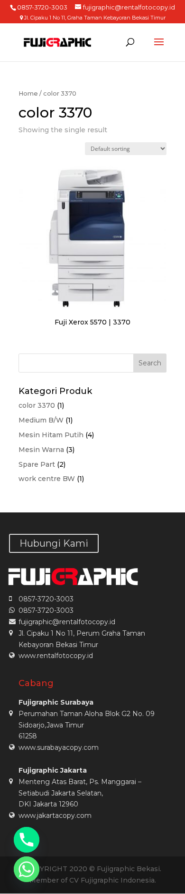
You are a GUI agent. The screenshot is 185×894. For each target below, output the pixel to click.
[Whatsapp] (26, 869)
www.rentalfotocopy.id (55, 655)
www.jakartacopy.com (55, 815)
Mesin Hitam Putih (50, 435)
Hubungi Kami (53, 543)
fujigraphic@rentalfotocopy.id (66, 622)
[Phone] (26, 840)
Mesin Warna (41, 449)
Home (28, 93)
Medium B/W (41, 420)
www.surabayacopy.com (58, 747)
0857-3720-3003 (46, 599)
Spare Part (36, 464)
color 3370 (36, 405)
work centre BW (46, 478)
